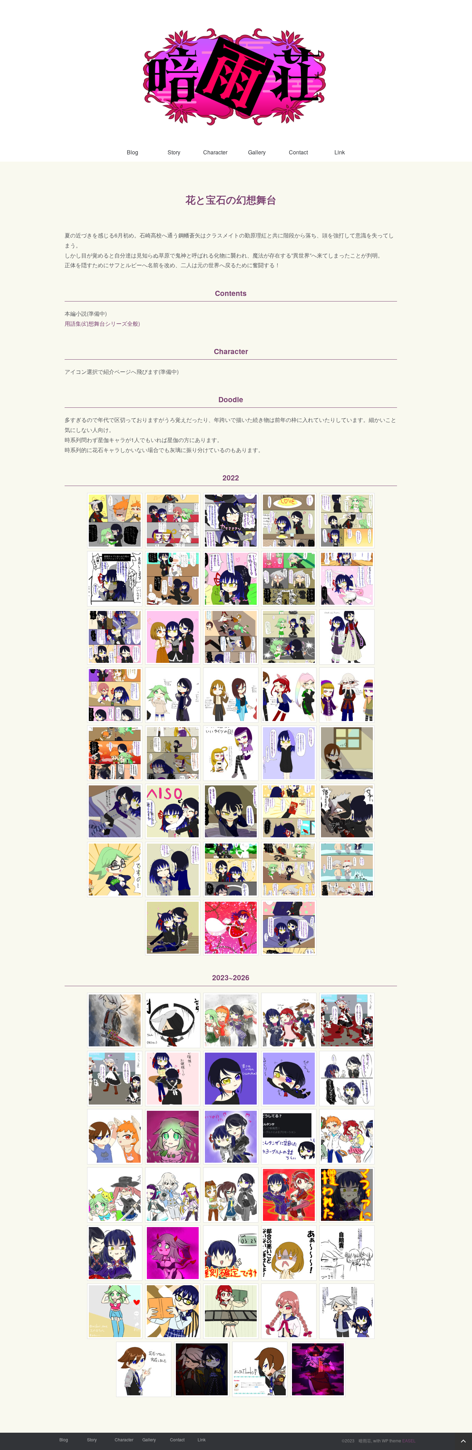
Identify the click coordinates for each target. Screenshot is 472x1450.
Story (174, 152)
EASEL (409, 1440)
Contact (298, 152)
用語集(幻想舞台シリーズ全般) (102, 323)
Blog (132, 152)
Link (339, 152)
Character (215, 152)
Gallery (257, 152)
